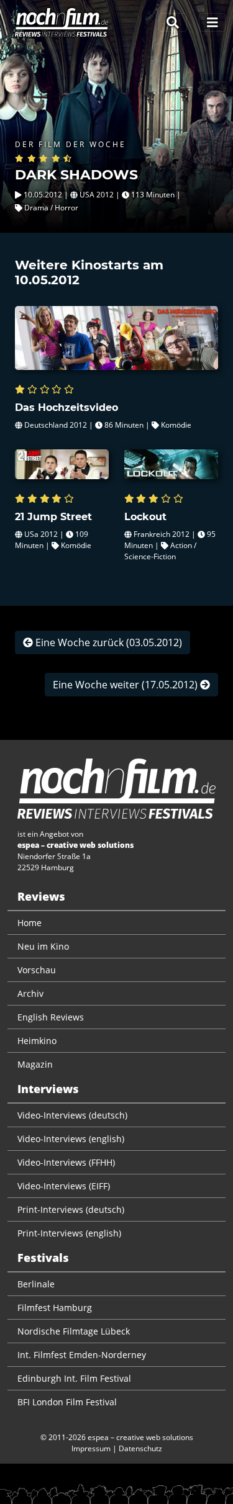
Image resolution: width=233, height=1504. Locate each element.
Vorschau (36, 970)
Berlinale (36, 1284)
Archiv (30, 993)
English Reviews (50, 1017)
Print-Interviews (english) (69, 1233)
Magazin (35, 1064)
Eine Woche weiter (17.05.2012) (126, 684)
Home (29, 923)
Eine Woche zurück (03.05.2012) (107, 642)
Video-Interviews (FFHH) (66, 1162)
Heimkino (37, 1041)
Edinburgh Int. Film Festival (74, 1378)
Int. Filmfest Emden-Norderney (81, 1355)
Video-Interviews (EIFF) (63, 1186)
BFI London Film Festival (67, 1402)
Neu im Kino (43, 946)
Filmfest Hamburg (54, 1307)
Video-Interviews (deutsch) (72, 1115)
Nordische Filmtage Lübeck (73, 1331)
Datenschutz (140, 1448)
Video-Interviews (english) (70, 1139)
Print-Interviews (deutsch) (70, 1209)
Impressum (91, 1448)
